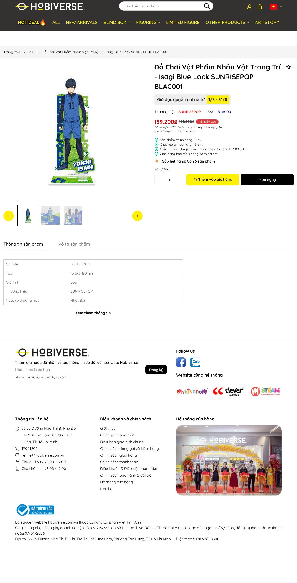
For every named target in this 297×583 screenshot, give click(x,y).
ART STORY (267, 22)
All (31, 52)
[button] (260, 6)
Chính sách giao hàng (118, 455)
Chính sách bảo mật (117, 435)
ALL (56, 22)
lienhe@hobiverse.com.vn (43, 455)
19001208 (30, 448)
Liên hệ (106, 488)
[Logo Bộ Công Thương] (148, 510)
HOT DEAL (32, 22)
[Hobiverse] (50, 6)
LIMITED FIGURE (183, 22)
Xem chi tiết (209, 154)
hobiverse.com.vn (63, 522)
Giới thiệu (108, 428)
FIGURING (146, 22)
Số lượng (161, 169)
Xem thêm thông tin (93, 313)
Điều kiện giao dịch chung (122, 441)
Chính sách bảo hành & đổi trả (126, 475)
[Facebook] (181, 362)
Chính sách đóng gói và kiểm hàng (129, 448)
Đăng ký (156, 369)
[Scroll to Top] (288, 557)
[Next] (137, 216)
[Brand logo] (192, 391)
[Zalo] (195, 362)
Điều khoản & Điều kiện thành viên (129, 468)
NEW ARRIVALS (81, 22)
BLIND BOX (114, 22)
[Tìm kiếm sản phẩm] (207, 6)
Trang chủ (11, 52)
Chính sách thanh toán (119, 461)
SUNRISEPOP (189, 111)
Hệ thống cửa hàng (116, 482)
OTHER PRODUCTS (225, 22)
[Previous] (8, 216)
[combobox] (166, 6)
